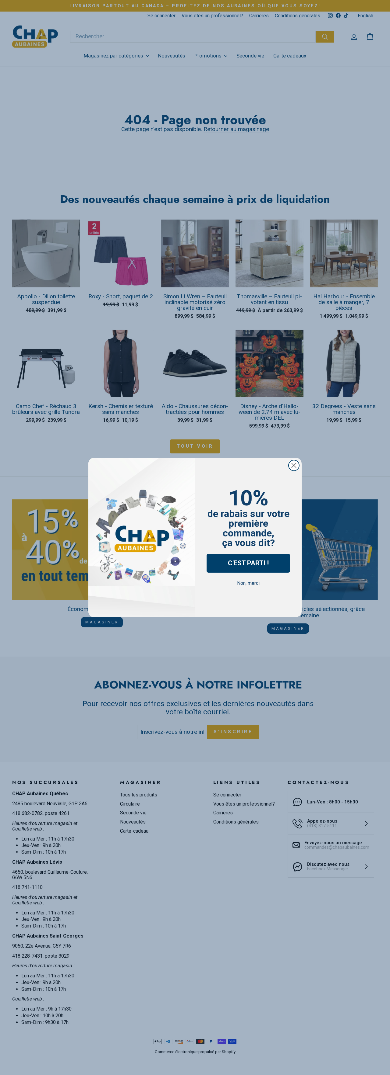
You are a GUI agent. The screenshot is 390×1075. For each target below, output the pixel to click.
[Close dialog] (294, 465)
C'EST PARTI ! (248, 563)
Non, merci (248, 583)
